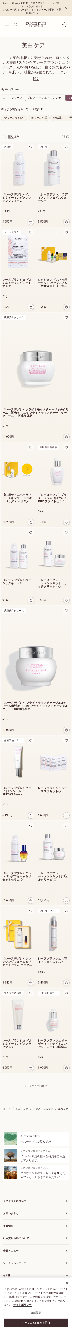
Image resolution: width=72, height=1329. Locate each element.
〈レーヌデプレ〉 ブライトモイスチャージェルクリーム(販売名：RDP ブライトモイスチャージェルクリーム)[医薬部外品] (35, 706)
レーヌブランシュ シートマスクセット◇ (53, 790)
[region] (36, 1303)
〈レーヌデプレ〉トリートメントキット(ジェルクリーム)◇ (53, 876)
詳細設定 (36, 1312)
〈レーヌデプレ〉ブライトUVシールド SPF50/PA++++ (16, 791)
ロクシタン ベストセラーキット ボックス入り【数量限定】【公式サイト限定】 (53, 283)
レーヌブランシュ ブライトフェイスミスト (53, 960)
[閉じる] (67, 1283)
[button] (31, 147)
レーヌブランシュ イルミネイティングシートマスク (17, 283)
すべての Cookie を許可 (36, 1322)
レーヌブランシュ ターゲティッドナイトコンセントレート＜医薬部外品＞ (53, 1044)
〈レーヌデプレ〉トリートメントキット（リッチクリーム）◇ (52, 583)
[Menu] (6, 25)
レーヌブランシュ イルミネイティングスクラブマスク (17, 1043)
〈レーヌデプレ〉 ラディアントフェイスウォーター (53, 197)
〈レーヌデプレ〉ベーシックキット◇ (16, 582)
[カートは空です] (64, 25)
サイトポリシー (22, 1304)
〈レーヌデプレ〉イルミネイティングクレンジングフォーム (16, 197)
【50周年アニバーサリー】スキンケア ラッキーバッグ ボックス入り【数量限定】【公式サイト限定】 (17, 498)
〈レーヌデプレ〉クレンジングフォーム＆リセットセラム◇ (16, 876)
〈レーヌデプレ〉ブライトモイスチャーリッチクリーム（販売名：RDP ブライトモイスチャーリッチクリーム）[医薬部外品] (35, 412)
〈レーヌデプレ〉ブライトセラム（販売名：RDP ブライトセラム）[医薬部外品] (53, 498)
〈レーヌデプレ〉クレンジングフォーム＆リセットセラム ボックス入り (17, 962)
